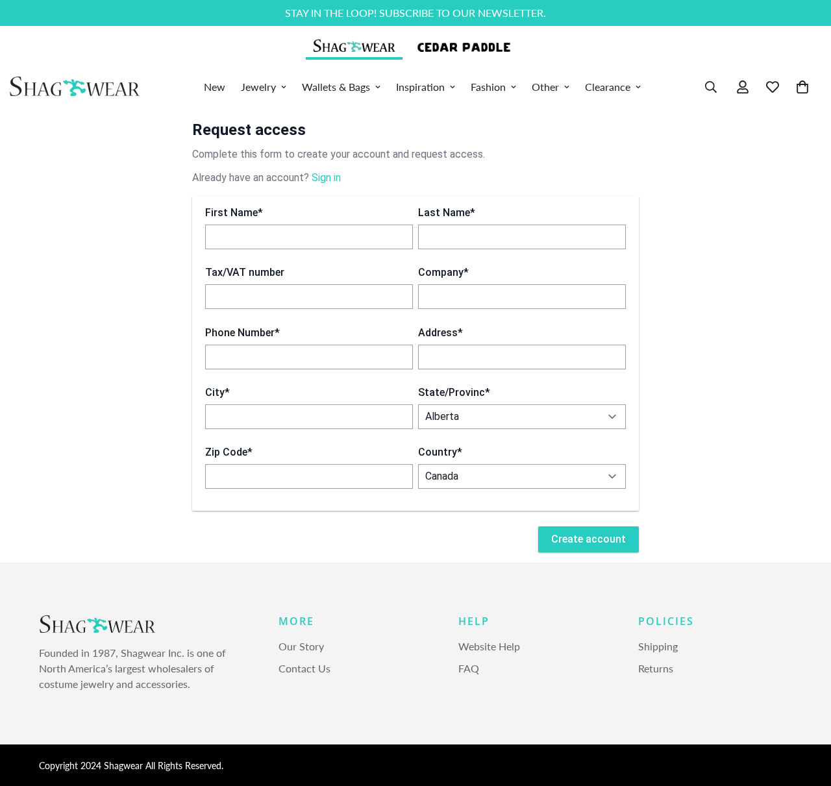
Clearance (607, 86)
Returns (655, 669)
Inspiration (420, 86)
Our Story (301, 647)
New (214, 86)
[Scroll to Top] (806, 715)
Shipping (658, 647)
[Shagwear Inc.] (75, 87)
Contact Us (304, 669)
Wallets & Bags (336, 86)
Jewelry (258, 86)
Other (545, 86)
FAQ (468, 669)
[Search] (711, 87)
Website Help (489, 647)
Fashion (488, 86)
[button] (802, 87)
